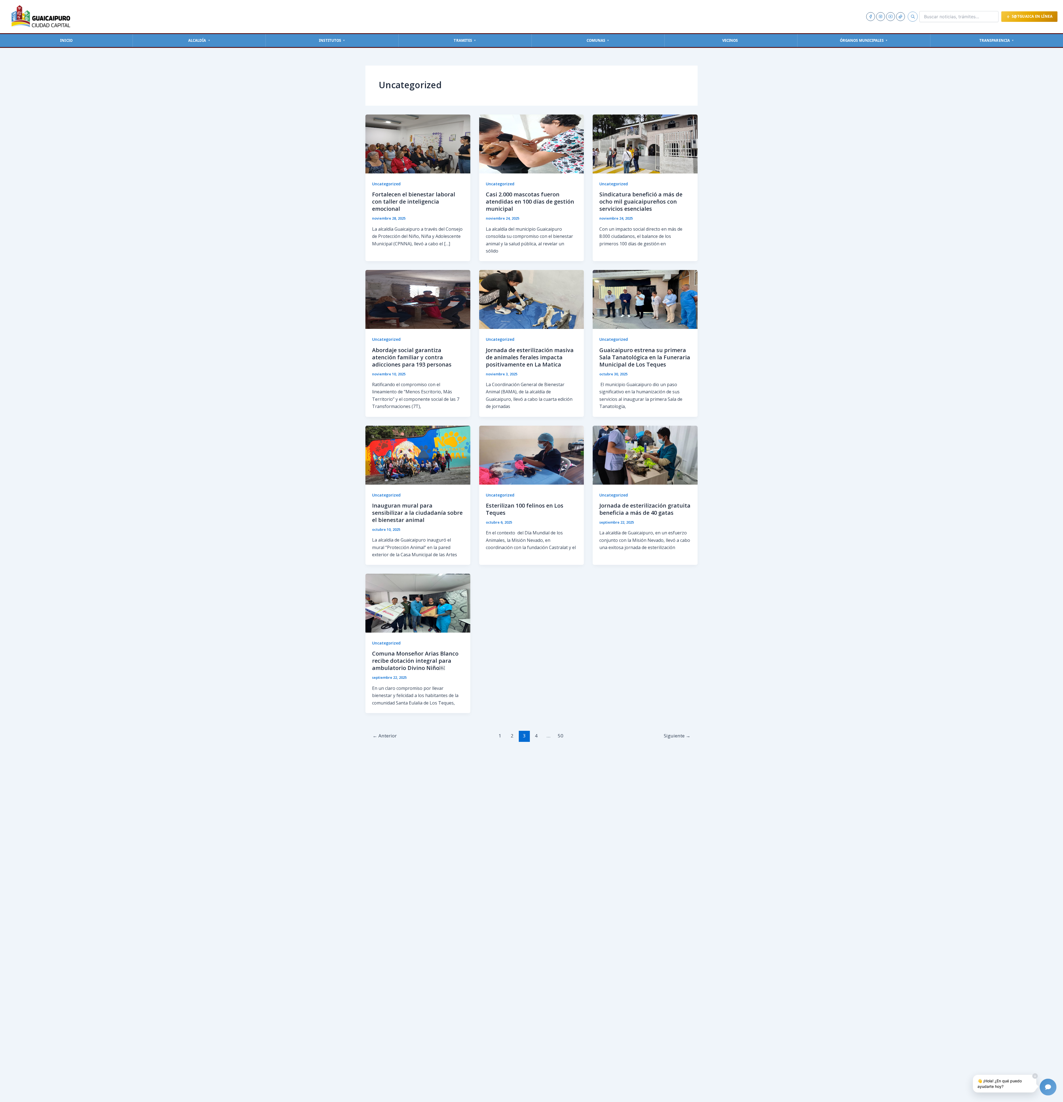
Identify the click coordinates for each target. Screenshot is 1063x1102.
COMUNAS (598, 40)
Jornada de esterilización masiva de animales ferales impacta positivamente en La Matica (530, 357)
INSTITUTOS (332, 40)
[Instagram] (880, 16)
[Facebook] (870, 16)
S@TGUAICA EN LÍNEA (1032, 16)
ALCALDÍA (199, 40)
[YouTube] (890, 16)
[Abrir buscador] (913, 17)
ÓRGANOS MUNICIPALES (864, 40)
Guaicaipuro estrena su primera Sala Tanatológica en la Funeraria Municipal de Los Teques (644, 357)
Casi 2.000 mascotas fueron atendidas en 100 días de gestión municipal (530, 201)
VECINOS (730, 40)
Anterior (385, 735)
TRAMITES (465, 40)
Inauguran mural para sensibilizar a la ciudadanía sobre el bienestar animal (417, 513)
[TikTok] (900, 16)
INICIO (66, 40)
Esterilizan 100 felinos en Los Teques (524, 509)
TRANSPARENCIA (996, 40)
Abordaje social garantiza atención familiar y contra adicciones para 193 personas (411, 357)
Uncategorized (386, 183)
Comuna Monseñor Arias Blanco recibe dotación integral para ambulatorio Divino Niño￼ (415, 661)
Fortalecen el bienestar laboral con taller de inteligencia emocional (413, 201)
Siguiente (677, 735)
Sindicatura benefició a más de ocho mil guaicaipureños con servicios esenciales (640, 201)
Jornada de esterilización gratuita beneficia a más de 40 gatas (644, 509)
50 (560, 735)
